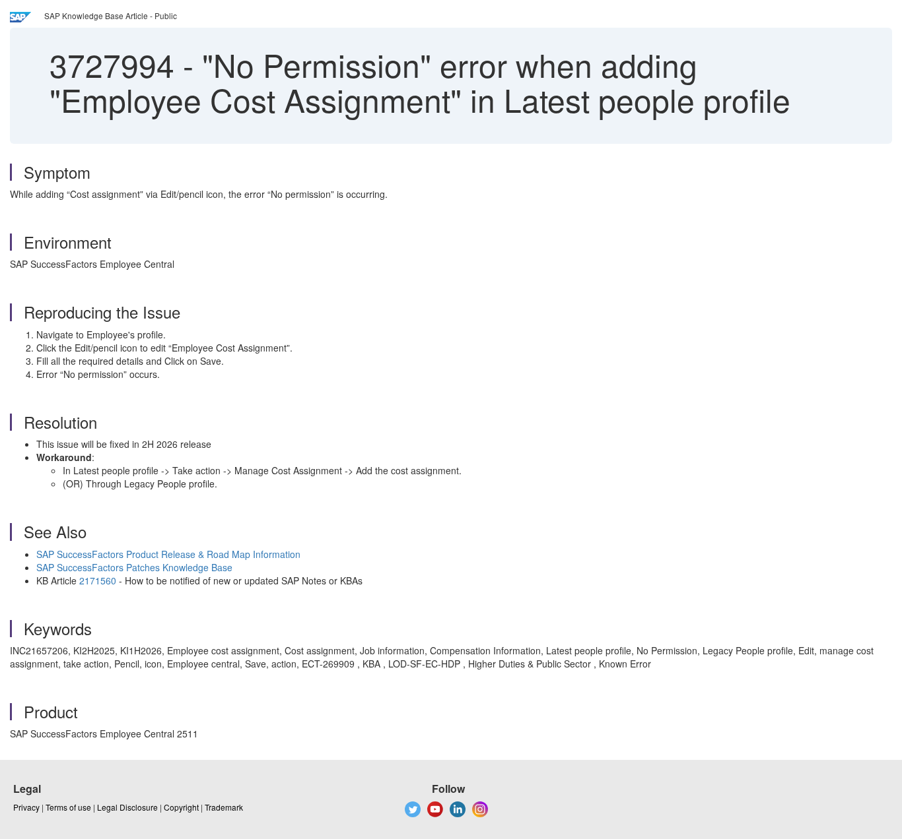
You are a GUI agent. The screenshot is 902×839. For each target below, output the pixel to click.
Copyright (181, 807)
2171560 (97, 580)
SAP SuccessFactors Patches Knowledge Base (134, 567)
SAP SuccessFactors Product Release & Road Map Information (168, 554)
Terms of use (68, 807)
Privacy (26, 807)
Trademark (224, 807)
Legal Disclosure (127, 807)
